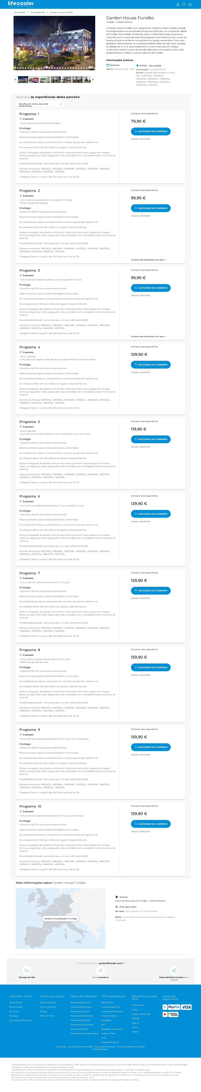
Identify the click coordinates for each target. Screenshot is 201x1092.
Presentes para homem (81, 1007)
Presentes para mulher (81, 1002)
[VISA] (186, 1009)
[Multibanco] (165, 1009)
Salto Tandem (107, 1002)
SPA (103, 1025)
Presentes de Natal (79, 1029)
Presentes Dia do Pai (80, 1011)
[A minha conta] (177, 4)
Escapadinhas (38, 12)
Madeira (135, 1032)
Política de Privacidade (105, 1047)
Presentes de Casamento (82, 1025)
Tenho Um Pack (47, 1016)
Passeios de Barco (109, 1016)
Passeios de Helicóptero (112, 1011)
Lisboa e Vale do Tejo (141, 1014)
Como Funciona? (48, 1007)
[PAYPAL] (174, 1009)
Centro (135, 1010)
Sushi (103, 1038)
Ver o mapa (155, 65)
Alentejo (135, 1018)
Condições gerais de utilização (131, 1047)
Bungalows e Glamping (112, 1029)
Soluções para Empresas (20, 1020)
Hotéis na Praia (108, 1033)
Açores (135, 1027)
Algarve (135, 1023)
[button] (17, 41)
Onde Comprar (16, 1007)
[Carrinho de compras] (190, 4)
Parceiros (13, 1011)
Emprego (13, 1016)
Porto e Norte (138, 1005)
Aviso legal (61, 1047)
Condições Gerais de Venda (80, 1047)
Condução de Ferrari (110, 1007)
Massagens (106, 1020)
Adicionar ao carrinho (152, 131)
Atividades (19, 12)
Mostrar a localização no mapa (60, 918)
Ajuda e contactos (48, 1002)
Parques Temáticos (110, 1042)
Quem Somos (15, 1002)
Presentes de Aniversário (82, 1016)
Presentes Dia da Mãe (80, 1020)
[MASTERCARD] (165, 1016)
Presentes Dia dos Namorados (84, 1033)
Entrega (43, 1011)
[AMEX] (173, 1016)
